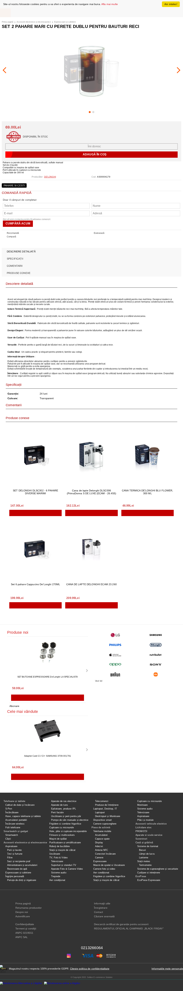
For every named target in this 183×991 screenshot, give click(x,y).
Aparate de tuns (59, 805)
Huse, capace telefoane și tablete (23, 816)
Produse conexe (18, 273)
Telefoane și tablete (14, 801)
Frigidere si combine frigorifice (65, 823)
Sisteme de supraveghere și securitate (157, 868)
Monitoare (142, 805)
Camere (99, 857)
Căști (8, 838)
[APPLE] (115, 655)
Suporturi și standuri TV (63, 865)
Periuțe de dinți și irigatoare (21, 880)
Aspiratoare (11, 846)
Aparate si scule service (148, 835)
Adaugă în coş (35, 513)
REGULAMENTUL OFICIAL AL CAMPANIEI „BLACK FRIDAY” (129, 928)
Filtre (10, 857)
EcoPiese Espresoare (148, 880)
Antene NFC (101, 850)
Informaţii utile (102, 903)
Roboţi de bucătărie (59, 846)
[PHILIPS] (115, 645)
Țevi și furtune (14, 853)
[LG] (115, 635)
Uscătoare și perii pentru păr (66, 816)
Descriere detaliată (21, 251)
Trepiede (55, 876)
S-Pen (8, 808)
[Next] (177, 70)
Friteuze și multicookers (62, 835)
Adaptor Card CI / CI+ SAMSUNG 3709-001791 (47, 756)
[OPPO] (115, 665)
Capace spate (102, 838)
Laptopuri (100, 812)
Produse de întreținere (106, 805)
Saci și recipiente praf (18, 861)
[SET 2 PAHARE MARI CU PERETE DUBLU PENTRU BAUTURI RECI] (91, 70)
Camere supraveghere (104, 823)
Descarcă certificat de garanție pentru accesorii (121, 924)
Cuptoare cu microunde (61, 827)
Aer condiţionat (57, 880)
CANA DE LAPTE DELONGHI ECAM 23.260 (91, 584)
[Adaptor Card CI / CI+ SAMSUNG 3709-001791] (47, 735)
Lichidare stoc (143, 827)
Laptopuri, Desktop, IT (105, 808)
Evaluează (99, 233)
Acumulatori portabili (16, 820)
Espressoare (100, 861)
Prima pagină (7, 22)
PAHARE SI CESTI (14, 185)
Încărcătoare (12, 812)
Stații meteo (143, 861)
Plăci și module (145, 820)
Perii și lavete (14, 850)
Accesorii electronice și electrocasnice (34, 22)
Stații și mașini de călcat (62, 850)
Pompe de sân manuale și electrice (69, 820)
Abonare (14, 706)
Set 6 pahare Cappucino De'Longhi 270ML (35, 584)
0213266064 (92, 948)
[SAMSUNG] (156, 635)
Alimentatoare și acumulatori (22, 865)
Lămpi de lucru (147, 853)
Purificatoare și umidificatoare (65, 842)
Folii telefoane (12, 827)
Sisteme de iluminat (147, 846)
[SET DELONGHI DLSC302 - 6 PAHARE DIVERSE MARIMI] (35, 456)
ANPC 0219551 (24, 932)
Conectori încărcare (105, 853)
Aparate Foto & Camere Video (67, 868)
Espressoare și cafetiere (65, 22)
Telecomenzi (101, 801)
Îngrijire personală (14, 876)
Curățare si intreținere (148, 872)
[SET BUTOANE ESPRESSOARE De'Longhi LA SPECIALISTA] (47, 656)
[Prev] (6, 70)
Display (99, 842)
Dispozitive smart (102, 820)
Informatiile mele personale (167, 968)
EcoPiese (140, 876)
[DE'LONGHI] (156, 645)
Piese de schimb (101, 827)
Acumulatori (101, 835)
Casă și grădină (144, 842)
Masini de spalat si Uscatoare (109, 865)
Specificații (15, 258)
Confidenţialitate (24, 924)
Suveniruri (141, 838)
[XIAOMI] (156, 674)
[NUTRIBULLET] (156, 655)
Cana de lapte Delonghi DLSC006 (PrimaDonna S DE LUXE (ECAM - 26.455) (91, 492)
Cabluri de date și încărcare (19, 805)
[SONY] (156, 665)
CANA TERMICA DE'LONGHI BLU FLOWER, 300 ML (147, 492)
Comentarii (15, 265)
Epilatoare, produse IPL (63, 808)
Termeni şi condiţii (25, 928)
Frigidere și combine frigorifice (109, 876)
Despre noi (21, 912)
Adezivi (99, 846)
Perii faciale (57, 812)
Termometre (145, 865)
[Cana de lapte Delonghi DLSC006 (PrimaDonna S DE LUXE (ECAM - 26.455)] (91, 456)
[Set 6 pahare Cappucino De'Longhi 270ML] (35, 549)
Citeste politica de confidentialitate (89, 968)
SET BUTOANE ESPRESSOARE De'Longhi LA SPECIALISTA (47, 677)
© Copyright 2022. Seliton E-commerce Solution (92, 977)
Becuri (142, 850)
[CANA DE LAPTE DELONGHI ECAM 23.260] (91, 549)
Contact (98, 912)
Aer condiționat (101, 872)
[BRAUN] (115, 674)
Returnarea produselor (28, 907)
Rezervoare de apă (17, 868)
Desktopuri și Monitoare (107, 816)
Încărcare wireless (14, 823)
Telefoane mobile (102, 831)
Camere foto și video (104, 868)
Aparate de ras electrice (63, 801)
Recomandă (13, 233)
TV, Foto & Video (58, 857)
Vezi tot (98, 681)
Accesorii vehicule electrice (151, 823)
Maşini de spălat (58, 838)
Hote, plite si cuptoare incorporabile (68, 831)
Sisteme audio (58, 872)
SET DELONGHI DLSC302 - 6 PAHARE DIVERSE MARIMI (35, 492)
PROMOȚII (141, 831)
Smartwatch (11, 835)
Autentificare (22, 916)
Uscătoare (54, 853)
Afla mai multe (109, 4)
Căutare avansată (104, 916)
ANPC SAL (21, 937)
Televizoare (57, 861)
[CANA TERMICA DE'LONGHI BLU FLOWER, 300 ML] (147, 456)
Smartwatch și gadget (16, 831)
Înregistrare (100, 907)
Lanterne (143, 857)
